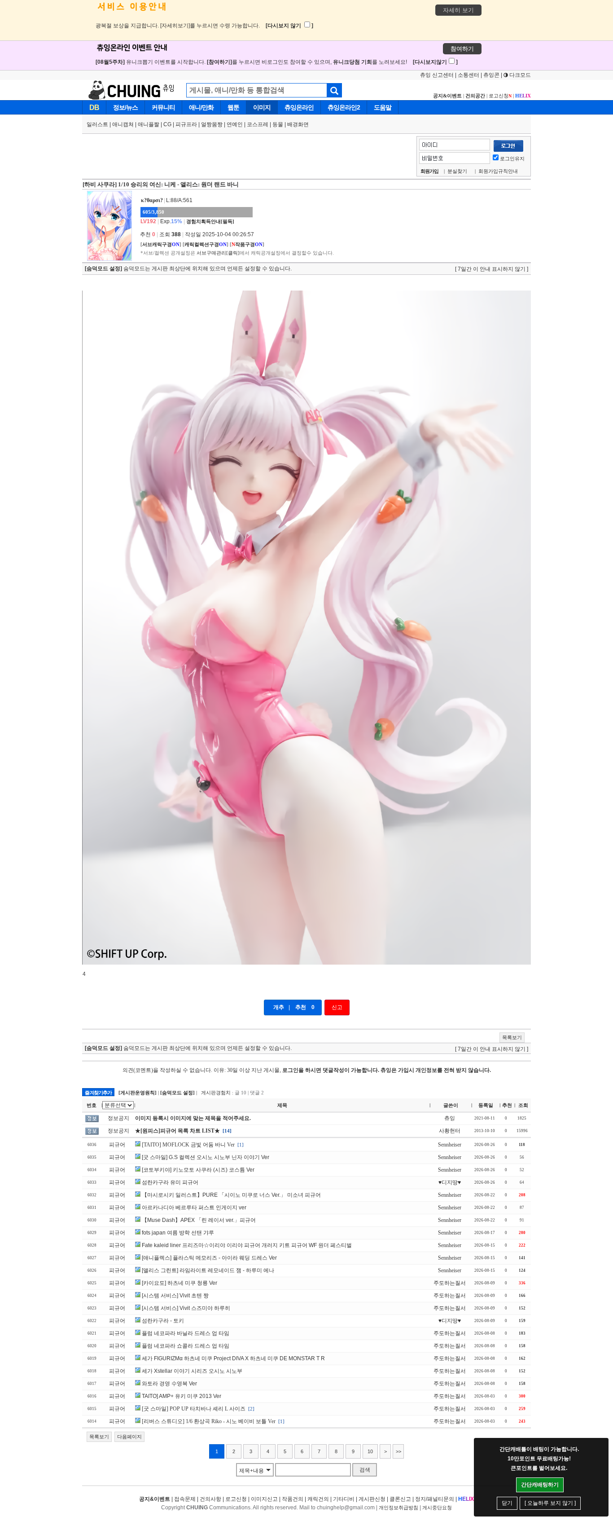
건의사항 (210, 1499)
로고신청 (500, 95)
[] (160, 244)
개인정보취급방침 (398, 1507)
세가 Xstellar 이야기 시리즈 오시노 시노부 (192, 1371)
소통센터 (468, 75)
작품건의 (292, 1499)
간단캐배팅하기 (540, 1484)
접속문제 (185, 1499)
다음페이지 (129, 1436)
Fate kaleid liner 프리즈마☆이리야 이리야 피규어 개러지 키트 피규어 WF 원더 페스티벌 (247, 1245)
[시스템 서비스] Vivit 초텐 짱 (175, 1295)
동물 (277, 124)
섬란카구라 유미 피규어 (170, 1182)
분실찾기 (457, 171)
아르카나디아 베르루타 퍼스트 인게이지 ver (194, 1207)
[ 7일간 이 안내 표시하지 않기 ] (491, 269)
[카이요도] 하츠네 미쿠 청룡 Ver (179, 1283)
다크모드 (519, 75)
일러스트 (97, 124)
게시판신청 (372, 1499)
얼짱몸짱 (212, 124)
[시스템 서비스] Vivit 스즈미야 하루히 (186, 1308)
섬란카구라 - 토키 (163, 1321)
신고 (337, 1007)
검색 (364, 1470)
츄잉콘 (491, 75)
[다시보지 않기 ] (289, 25)
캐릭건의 (318, 1499)
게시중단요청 (437, 1507)
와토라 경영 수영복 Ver (169, 1383)
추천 (300, 1007)
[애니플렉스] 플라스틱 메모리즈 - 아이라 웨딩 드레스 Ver (209, 1258)
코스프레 (257, 124)
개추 (278, 1007)
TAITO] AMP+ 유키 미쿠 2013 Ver (181, 1396)
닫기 (507, 1503)
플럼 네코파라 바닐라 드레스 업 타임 (185, 1333)
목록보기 (512, 1037)
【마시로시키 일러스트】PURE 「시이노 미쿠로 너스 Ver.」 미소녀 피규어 (231, 1195)
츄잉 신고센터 (437, 75)
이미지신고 (264, 1499)
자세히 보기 (458, 10)
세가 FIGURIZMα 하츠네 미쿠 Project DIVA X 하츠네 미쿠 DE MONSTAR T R (233, 1358)
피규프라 (186, 124)
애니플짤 (148, 124)
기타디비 (344, 1499)
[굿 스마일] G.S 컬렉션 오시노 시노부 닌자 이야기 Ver (205, 1157)
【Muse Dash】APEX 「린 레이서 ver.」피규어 (199, 1220)
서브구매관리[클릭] (218, 253)
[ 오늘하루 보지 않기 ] (550, 1503)
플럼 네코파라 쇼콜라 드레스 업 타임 (185, 1346)
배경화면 (298, 124)
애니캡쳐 (123, 124)
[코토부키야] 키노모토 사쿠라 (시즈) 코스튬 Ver (198, 1170)
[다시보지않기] (435, 62)
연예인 (235, 124)
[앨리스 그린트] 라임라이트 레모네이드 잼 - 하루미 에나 (208, 1270)
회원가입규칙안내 (498, 171)
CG (167, 124)
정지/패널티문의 (434, 1499)
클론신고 (400, 1499)
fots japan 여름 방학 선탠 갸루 (178, 1233)
